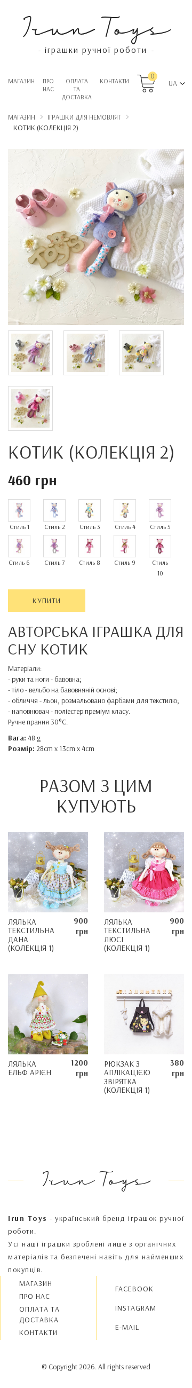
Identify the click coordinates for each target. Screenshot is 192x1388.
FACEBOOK (134, 1289)
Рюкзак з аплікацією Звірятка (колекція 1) (127, 1077)
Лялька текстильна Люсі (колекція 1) (127, 935)
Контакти (114, 81)
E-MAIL (127, 1327)
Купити (47, 600)
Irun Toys (96, 26)
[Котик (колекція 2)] (96, 238)
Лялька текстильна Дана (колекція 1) (31, 935)
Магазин (21, 81)
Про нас (48, 85)
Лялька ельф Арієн (29, 1068)
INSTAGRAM (135, 1308)
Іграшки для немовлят (84, 117)
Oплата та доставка (77, 89)
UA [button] (173, 83)
